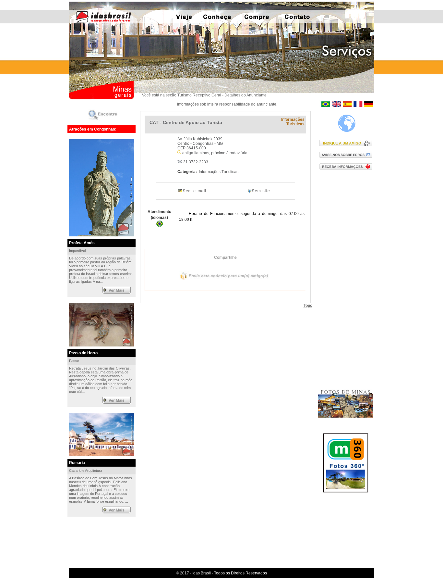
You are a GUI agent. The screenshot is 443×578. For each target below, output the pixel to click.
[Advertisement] (347, 279)
